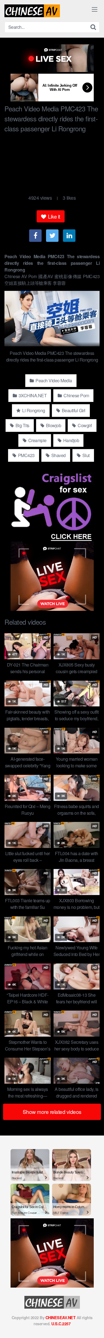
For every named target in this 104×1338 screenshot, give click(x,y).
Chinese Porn (76, 395)
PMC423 (26, 455)
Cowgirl (84, 425)
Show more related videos (52, 1111)
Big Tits (21, 425)
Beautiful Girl (73, 410)
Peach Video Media (53, 380)
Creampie (37, 440)
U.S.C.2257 (60, 1323)
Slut (85, 455)
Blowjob (53, 425)
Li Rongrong (33, 410)
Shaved (58, 455)
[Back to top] (94, 1325)
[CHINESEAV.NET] (32, 10)
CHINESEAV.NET (60, 1317)
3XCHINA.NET (32, 395)
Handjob (70, 440)
